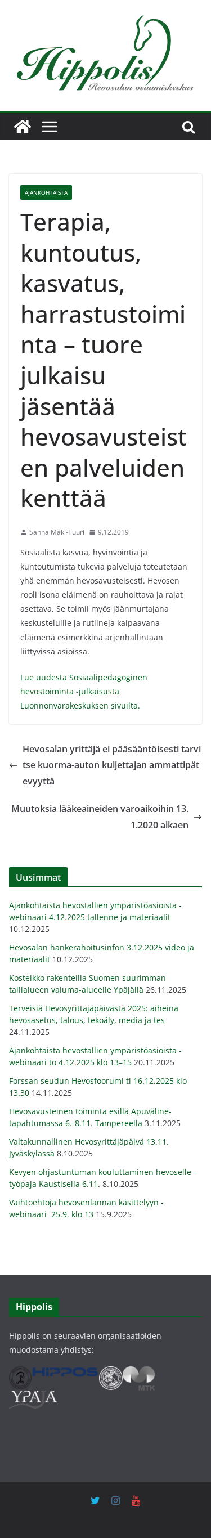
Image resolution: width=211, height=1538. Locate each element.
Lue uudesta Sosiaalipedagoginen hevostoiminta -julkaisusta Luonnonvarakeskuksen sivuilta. (83, 691)
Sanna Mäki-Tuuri (56, 532)
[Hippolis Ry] (22, 126)
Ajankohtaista (46, 192)
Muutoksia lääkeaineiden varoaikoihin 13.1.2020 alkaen (99, 816)
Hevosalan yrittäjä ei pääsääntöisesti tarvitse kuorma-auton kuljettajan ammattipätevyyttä (112, 765)
